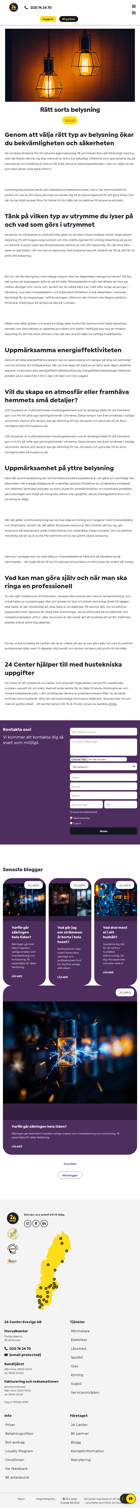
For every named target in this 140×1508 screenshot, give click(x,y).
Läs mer (17, 976)
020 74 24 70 (41, 7)
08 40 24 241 (16, 1394)
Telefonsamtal (81, 817)
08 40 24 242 (16, 1372)
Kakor (21, 1498)
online (112, 703)
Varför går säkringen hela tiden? (21, 932)
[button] (134, 6)
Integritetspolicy (46, 1498)
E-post (77, 823)
